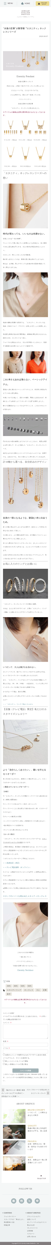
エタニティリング (14, 990)
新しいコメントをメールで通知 (16, 1061)
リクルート (31, 1233)
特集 (8, 981)
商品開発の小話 (9, 1222)
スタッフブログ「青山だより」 (14, 1219)
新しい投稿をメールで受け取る (16, 1064)
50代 (22, 986)
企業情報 (30, 1231)
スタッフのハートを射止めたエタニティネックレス (25, 896)
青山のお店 (31, 1225)
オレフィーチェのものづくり (37, 1222)
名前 (5, 1041)
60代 (29, 986)
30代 (9, 986)
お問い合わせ (31, 1236)
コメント (7, 1022)
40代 (16, 986)
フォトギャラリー (10, 1216)
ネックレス (28, 990)
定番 (45, 990)
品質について (31, 1219)
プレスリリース (32, 1228)
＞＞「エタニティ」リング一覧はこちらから (18, 704)
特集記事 (7, 1225)
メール (6, 1048)
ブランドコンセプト (34, 1216)
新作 (8, 994)
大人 (38, 990)
